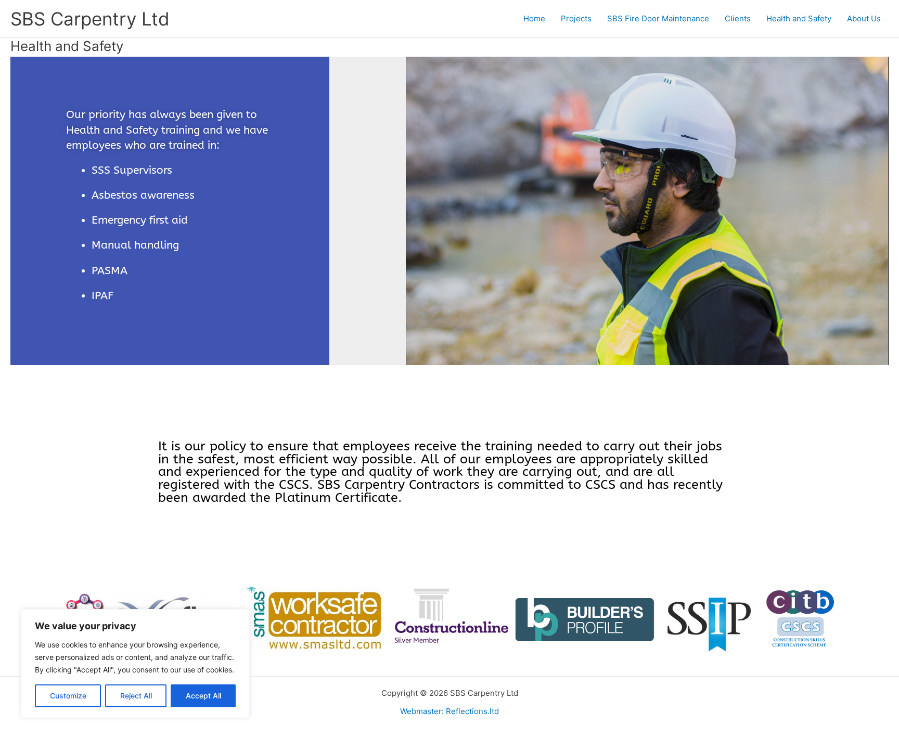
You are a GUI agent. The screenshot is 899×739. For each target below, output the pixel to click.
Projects (576, 18)
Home (534, 18)
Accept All (203, 695)
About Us (864, 18)
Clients (738, 18)
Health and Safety (798, 18)
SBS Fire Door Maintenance (658, 18)
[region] (135, 663)
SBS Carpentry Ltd (90, 19)
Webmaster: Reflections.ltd (449, 711)
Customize (68, 695)
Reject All (136, 695)
